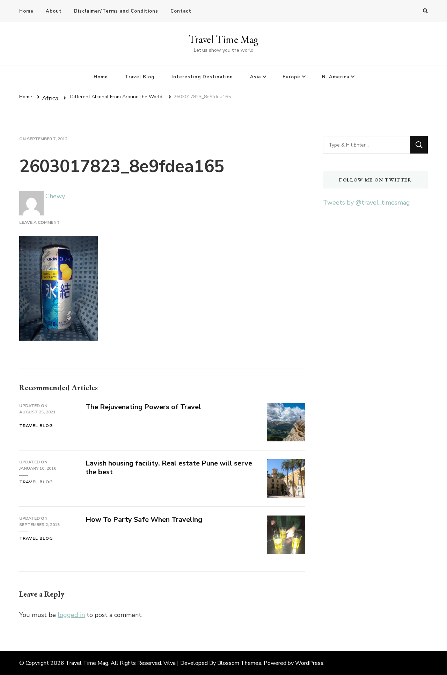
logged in (71, 615)
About (54, 11)
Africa (50, 98)
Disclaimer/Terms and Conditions (116, 11)
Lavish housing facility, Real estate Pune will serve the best (169, 468)
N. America (335, 77)
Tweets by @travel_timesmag (366, 202)
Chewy (54, 196)
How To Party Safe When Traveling (144, 519)
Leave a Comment (39, 222)
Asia (255, 77)
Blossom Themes (239, 663)
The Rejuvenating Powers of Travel (143, 407)
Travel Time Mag (223, 39)
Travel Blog (139, 77)
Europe (291, 77)
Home (26, 11)
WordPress (309, 663)
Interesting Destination (202, 77)
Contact (180, 11)
